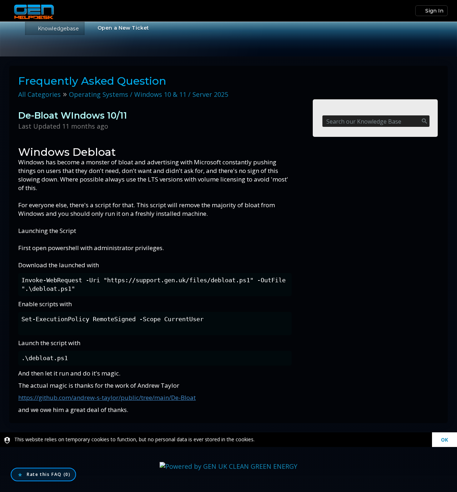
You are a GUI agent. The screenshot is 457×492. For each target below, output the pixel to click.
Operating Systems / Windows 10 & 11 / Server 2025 (148, 94)
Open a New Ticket (123, 28)
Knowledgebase (58, 28)
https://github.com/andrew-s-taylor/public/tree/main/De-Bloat (107, 397)
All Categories (39, 94)
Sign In (434, 11)
